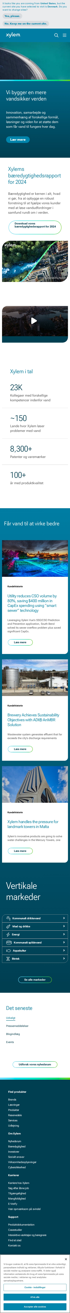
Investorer (13, 1151)
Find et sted (14, 1240)
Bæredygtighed (16, 1146)
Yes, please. (12, 16)
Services (12, 1120)
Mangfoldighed (17, 1198)
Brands (12, 1099)
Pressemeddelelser (17, 1026)
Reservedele (15, 1115)
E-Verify (12, 1203)
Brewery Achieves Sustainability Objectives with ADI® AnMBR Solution (33, 720)
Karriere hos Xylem (18, 1183)
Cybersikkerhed (17, 1167)
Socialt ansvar (16, 1156)
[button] (35, 320)
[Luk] (66, 1259)
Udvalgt (10, 1017)
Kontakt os (14, 1245)
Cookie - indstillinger (35, 1287)
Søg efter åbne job (18, 1188)
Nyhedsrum (14, 1141)
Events (10, 1042)
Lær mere (18, 140)
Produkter (13, 1110)
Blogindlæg (13, 1034)
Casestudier (15, 1229)
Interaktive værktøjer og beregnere (27, 1235)
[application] (35, 321)
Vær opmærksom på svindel (24, 1209)
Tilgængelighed (17, 1193)
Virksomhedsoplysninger (22, 1162)
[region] (35, 1283)
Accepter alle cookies (35, 1306)
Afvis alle (34, 1297)
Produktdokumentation (21, 1224)
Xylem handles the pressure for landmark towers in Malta (32, 824)
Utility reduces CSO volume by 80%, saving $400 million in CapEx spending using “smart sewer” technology (32, 603)
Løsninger (14, 1104)
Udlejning (13, 1125)
